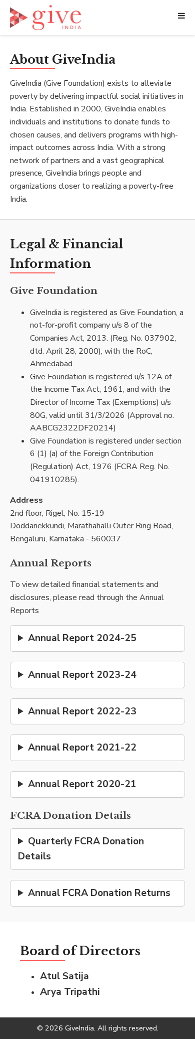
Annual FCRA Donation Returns (99, 893)
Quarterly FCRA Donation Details (81, 849)
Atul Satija (64, 976)
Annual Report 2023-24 (82, 674)
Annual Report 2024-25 (82, 638)
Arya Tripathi (70, 991)
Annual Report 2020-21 (82, 784)
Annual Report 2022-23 (82, 711)
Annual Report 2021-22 (82, 747)
